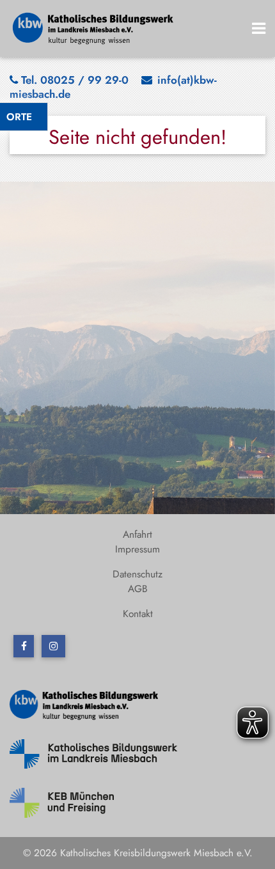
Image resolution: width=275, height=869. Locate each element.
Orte (19, 116)
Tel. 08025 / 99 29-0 (75, 80)
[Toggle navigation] (259, 28)
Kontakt (138, 613)
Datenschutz (137, 574)
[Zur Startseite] (93, 27)
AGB (138, 588)
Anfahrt (137, 534)
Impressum (137, 549)
